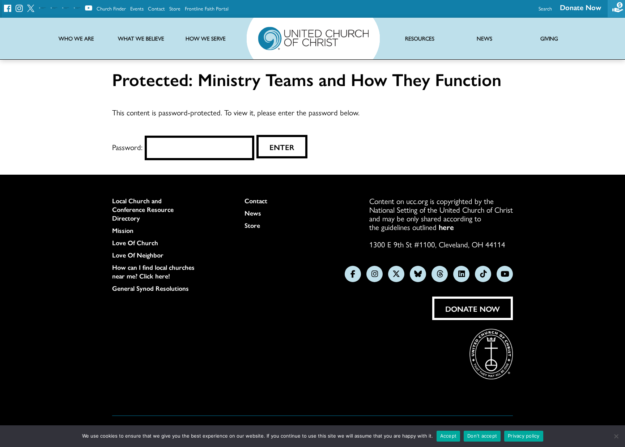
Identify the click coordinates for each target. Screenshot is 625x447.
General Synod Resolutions (150, 288)
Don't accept (482, 436)
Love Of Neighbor (137, 255)
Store (174, 8)
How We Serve (206, 38)
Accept (448, 436)
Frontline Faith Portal (207, 8)
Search (545, 8)
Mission (122, 230)
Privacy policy (524, 436)
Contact (156, 8)
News (253, 213)
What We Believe (141, 38)
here (446, 226)
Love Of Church (135, 242)
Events (137, 8)
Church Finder (111, 8)
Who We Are (76, 38)
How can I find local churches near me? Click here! (153, 271)
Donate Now (580, 7)
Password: (128, 146)
